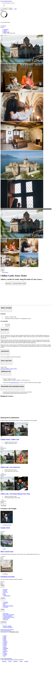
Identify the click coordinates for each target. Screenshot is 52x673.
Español (5, 643)
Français (5, 644)
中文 (4, 656)
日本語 (4, 649)
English (4, 635)
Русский (5, 653)
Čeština (4, 638)
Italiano (4, 647)
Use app (2, 27)
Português (5, 651)
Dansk (4, 639)
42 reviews (6, 272)
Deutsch (5, 640)
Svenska (5, 654)
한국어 (4, 645)
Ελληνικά (5, 642)
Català (4, 637)
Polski (4, 652)
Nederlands (5, 648)
